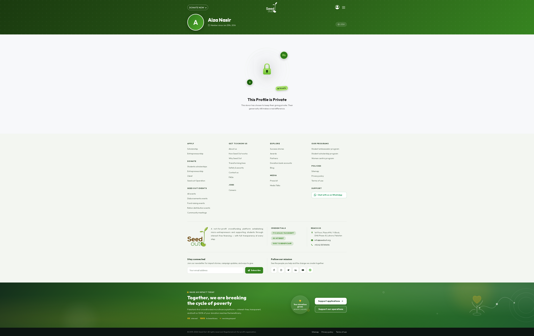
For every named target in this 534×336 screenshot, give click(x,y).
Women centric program (323, 158)
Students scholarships (197, 166)
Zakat (189, 176)
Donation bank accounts (281, 163)
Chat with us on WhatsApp (330, 195)
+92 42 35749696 (322, 245)
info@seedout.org (323, 240)
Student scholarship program (325, 153)
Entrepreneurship (195, 153)
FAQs (231, 177)
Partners (274, 158)
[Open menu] (344, 7)
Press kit (274, 180)
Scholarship (192, 149)
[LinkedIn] (296, 270)
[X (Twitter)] (288, 270)
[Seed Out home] (197, 237)
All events (191, 194)
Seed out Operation (196, 180)
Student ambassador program (325, 149)
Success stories (277, 149)
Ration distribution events (198, 208)
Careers (232, 190)
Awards (273, 153)
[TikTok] (310, 270)
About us (233, 149)
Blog (272, 168)
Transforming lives (237, 163)
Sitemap (315, 171)
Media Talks (275, 185)
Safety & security (236, 168)
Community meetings (197, 212)
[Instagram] (281, 270)
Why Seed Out (235, 158)
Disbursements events (197, 198)
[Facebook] (274, 270)
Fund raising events (196, 203)
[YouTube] (303, 270)
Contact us (233, 172)
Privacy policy (318, 176)
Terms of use (317, 180)
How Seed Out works (238, 153)
